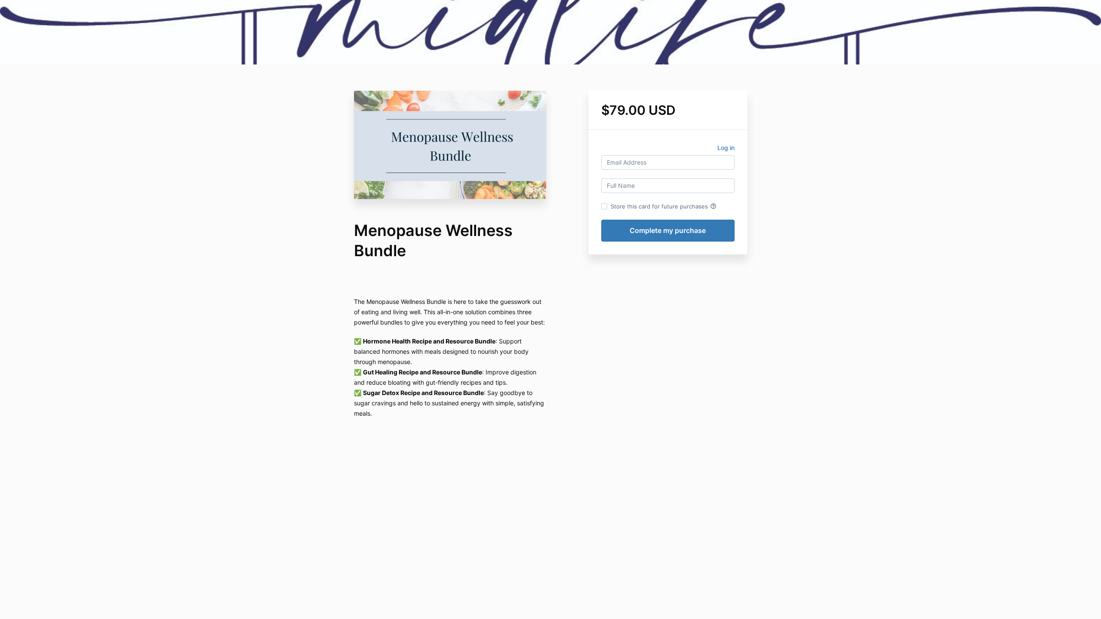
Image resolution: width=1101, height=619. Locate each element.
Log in (726, 147)
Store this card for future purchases (664, 206)
